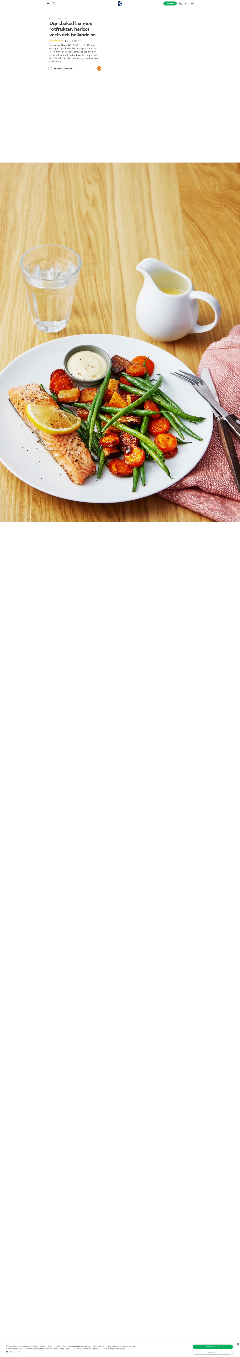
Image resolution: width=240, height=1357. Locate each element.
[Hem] (120, 3)
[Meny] (48, 3)
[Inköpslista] (186, 3)
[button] (70, 1351)
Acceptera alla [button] (212, 1347)
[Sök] (54, 3)
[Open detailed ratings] (81, 40)
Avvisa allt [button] (212, 1352)
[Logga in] (192, 3)
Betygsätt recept (63, 68)
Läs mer (122, 1349)
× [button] (238, 1344)
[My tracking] (180, 3)
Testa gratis (170, 3)
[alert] (120, 1349)
